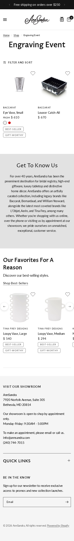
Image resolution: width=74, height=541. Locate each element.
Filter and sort (20, 62)
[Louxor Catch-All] (54, 86)
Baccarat (9, 107)
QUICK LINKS (17, 460)
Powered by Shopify (58, 525)
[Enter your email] (67, 502)
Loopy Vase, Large (15, 333)
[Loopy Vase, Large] (19, 307)
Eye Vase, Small (13, 112)
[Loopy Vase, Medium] (54, 307)
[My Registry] (62, 19)
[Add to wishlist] (33, 73)
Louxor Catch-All (49, 112)
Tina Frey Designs (15, 328)
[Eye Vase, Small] (19, 86)
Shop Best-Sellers (15, 283)
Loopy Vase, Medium (51, 333)
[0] (68, 19)
